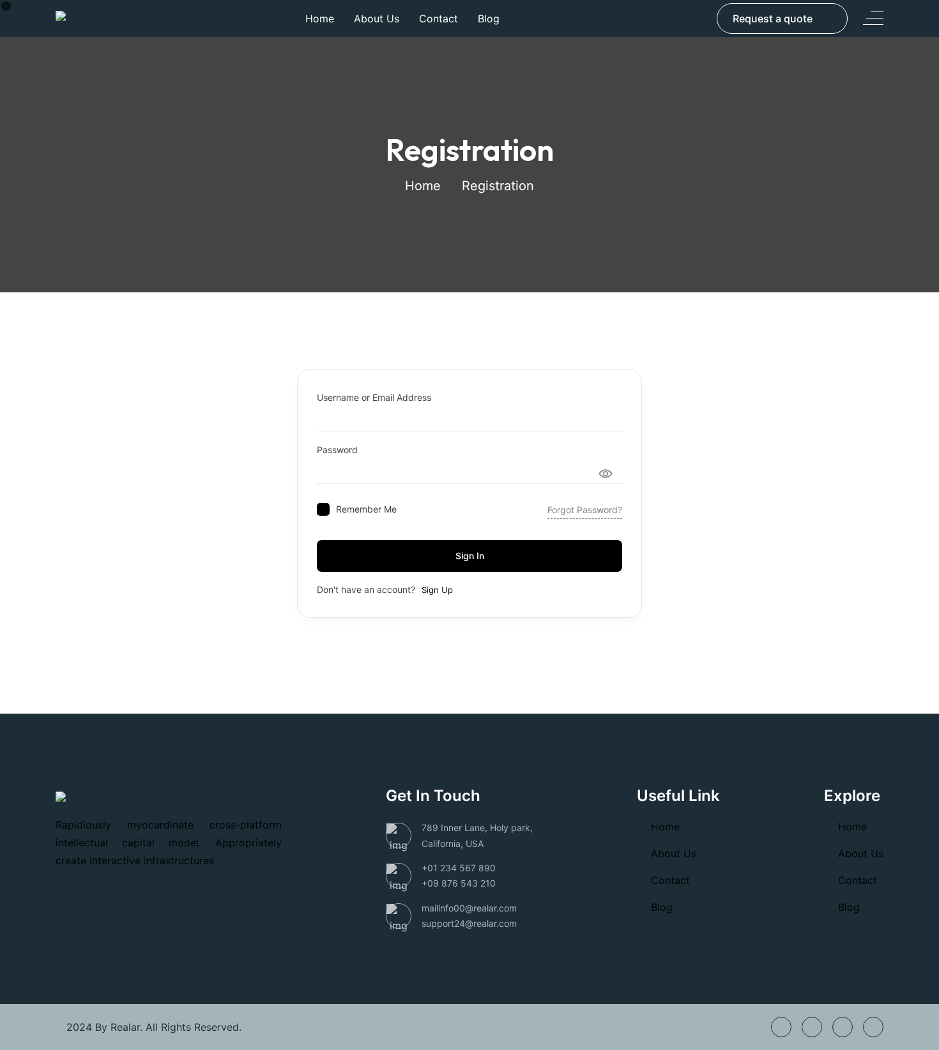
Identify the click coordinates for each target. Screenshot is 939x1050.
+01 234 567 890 (459, 867)
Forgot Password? (584, 509)
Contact (438, 18)
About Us (376, 18)
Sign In (469, 555)
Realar (125, 1027)
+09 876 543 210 (459, 883)
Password (337, 449)
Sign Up (437, 590)
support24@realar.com (469, 923)
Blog (489, 18)
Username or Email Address (374, 397)
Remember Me (366, 509)
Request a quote (773, 18)
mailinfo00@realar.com (469, 908)
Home (319, 18)
